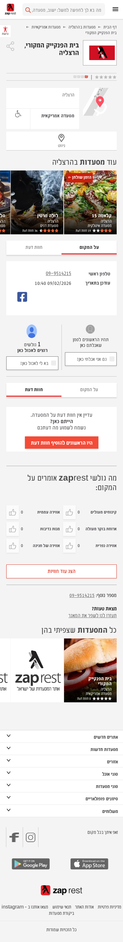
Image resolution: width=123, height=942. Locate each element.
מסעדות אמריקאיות (46, 26)
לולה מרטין (47, 215)
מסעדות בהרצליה (82, 26)
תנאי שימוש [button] (61, 906)
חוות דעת (83, 230)
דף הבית (110, 26)
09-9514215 (58, 272)
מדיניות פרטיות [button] (109, 906)
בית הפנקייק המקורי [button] (100, 680)
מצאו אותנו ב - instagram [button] (25, 906)
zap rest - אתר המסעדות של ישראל (10, 9)
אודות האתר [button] (84, 906)
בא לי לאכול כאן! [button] (34, 363)
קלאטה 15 (102, 215)
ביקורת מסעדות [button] (61, 913)
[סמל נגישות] (18, 114)
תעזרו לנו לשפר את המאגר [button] (92, 615)
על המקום (89, 389)
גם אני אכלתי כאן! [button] (92, 358)
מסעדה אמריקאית (57, 115)
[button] (10, 46)
